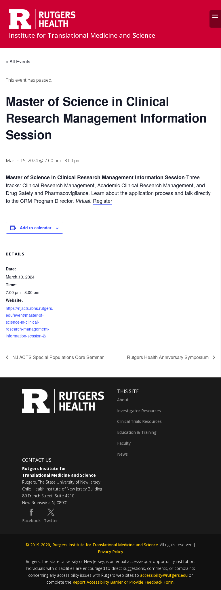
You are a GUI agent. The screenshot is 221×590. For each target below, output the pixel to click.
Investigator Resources (139, 410)
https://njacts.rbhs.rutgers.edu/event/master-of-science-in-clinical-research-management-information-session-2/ (29, 322)
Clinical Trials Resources (139, 421)
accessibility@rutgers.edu (164, 575)
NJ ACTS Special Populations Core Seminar (57, 357)
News (122, 454)
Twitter (51, 520)
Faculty (124, 443)
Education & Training (137, 432)
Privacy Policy (110, 551)
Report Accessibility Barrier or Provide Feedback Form (123, 582)
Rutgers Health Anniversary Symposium (168, 357)
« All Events (18, 61)
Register (102, 200)
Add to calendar (35, 227)
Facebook (31, 520)
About (123, 399)
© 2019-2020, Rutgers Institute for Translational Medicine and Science (92, 544)
